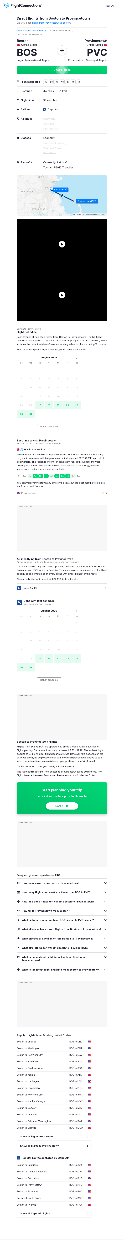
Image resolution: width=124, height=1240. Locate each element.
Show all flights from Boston (37, 1136)
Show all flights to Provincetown (39, 1145)
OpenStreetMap (91, 215)
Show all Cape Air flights (35, 1213)
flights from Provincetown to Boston (51, 22)
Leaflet (78, 215)
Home (19, 30)
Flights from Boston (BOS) (37, 30)
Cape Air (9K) (31, 588)
